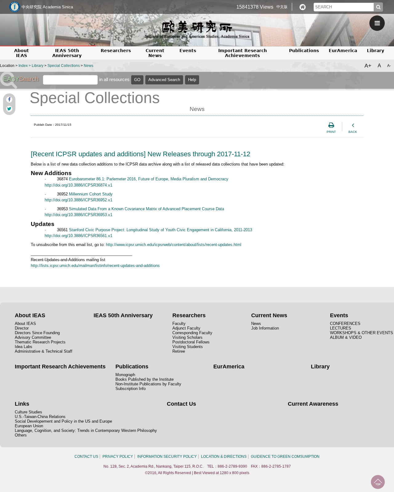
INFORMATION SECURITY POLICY (167, 456)
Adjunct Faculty (186, 328)
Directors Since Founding (37, 332)
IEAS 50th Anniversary (67, 53)
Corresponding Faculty (192, 332)
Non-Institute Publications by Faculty (148, 384)
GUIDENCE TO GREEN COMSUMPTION (285, 456)
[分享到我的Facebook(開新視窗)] (9, 99)
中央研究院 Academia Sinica (47, 7)
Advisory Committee (33, 337)
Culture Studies (28, 412)
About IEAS (25, 323)
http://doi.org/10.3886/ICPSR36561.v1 (78, 235)
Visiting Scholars (187, 337)
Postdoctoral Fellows (191, 342)
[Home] (303, 7)
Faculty (179, 323)
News (88, 66)
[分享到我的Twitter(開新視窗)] (9, 109)
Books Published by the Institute (144, 379)
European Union (29, 426)
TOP (378, 482)
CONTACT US (86, 456)
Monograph (125, 374)
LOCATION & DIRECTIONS (224, 456)
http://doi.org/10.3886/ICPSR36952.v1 (78, 200)
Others (21, 435)
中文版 (281, 7)
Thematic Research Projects (40, 342)
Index (23, 66)
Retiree (178, 351)
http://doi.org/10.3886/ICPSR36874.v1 (78, 185)
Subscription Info (130, 388)
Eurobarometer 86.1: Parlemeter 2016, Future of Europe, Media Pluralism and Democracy (148, 179)
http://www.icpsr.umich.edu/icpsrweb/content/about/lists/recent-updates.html (173, 244)
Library (375, 50)
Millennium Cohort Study (91, 194)
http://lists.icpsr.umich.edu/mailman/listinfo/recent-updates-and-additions (95, 265)
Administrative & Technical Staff (43, 351)
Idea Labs (23, 346)
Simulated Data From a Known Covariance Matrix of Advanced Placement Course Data (146, 209)
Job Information (265, 328)
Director (22, 328)
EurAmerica (343, 50)
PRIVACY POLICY (118, 456)
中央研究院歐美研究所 (197, 29)
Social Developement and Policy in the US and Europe (63, 421)
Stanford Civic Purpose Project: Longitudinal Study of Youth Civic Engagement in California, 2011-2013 (160, 230)
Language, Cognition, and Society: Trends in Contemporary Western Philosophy (86, 430)
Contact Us (181, 404)
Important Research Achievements (242, 53)
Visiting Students (187, 346)
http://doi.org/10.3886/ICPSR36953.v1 (78, 214)
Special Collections (63, 66)
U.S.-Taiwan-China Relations (40, 416)
